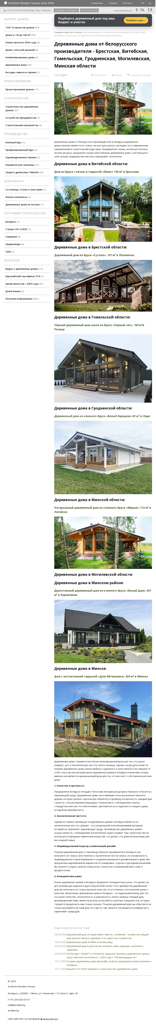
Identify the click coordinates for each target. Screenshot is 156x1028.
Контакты (127, 3)
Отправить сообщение (66, 10)
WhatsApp (30, 10)
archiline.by (13, 1010)
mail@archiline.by (16, 1005)
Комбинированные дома (21, 57)
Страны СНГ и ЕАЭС (17, 229)
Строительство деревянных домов (21, 108)
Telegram (45, 10)
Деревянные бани (18, 64)
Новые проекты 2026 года (22, 42)
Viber (37, 10)
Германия (12, 236)
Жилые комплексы (17, 196)
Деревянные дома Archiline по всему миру (90, 942)
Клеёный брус (14, 142)
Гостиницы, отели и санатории (25, 189)
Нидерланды (14, 244)
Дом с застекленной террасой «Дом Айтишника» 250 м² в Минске (101, 676)
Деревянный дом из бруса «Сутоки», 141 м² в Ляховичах (94, 255)
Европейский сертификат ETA (24, 276)
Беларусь (12, 221)
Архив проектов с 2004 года (23, 283)
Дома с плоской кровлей (21, 49)
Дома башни (14, 291)
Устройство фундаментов (22, 117)
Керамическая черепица (21, 164)
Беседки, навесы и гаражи (22, 72)
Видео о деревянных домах (23, 268)
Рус (142, 3)
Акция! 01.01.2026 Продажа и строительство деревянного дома (102, 968)
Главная (58, 32)
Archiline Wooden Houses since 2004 (31, 3)
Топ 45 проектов (89, 10)
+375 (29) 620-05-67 (19, 999)
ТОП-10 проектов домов (21, 27)
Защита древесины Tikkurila (24, 172)
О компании (97, 3)
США (9, 251)
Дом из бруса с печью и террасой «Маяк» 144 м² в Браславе (96, 171)
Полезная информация (21, 298)
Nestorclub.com (50, 1018)
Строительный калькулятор (23, 125)
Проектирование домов (21, 89)
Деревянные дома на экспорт (24, 204)
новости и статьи (72, 32)
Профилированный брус (21, 149)
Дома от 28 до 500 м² (20, 34)
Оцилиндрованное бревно (22, 157)
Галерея (113, 3)
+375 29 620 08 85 (15, 10)
